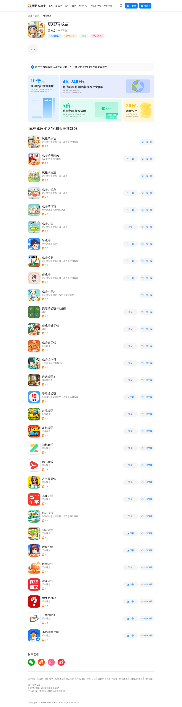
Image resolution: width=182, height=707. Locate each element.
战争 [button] (61, 295)
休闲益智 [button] (54, 36)
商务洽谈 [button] (70, 678)
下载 (132, 159)
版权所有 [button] (102, 678)
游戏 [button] (37, 15)
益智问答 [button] (70, 36)
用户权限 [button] (112, 678)
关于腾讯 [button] (32, 678)
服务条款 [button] (59, 678)
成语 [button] (84, 36)
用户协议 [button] (149, 678)
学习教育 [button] (97, 36)
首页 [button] (30, 15)
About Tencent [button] (45, 678)
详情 (130, 227)
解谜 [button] (55, 295)
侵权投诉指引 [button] (136, 678)
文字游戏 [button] (69, 295)
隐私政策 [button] (123, 678)
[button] (37, 5)
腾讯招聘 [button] (80, 678)
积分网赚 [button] (74, 516)
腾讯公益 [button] (91, 678)
